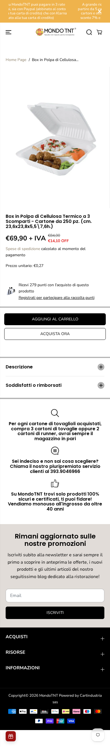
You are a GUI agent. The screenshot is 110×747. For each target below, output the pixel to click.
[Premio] (11, 736)
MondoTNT (48, 695)
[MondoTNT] (55, 32)
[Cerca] (89, 32)
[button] (9, 32)
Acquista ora (55, 333)
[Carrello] (99, 32)
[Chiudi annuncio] (99, 11)
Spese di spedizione (23, 248)
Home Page (16, 59)
